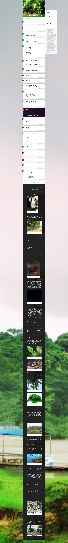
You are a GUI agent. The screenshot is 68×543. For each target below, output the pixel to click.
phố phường (48, 48)
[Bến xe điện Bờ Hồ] (34, 530)
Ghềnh (28, 448)
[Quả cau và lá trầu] (34, 398)
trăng (53, 45)
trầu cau (49, 33)
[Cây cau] (34, 384)
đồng (48, 31)
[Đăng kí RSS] (26, 541)
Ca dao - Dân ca (49, 14)
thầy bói (50, 42)
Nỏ (27, 484)
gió (47, 30)
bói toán (49, 39)
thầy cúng (51, 37)
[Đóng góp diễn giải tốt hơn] (40, 187)
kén (49, 47)
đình (48, 51)
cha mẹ (49, 45)
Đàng (27, 439)
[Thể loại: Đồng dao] (23, 46)
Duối (27, 216)
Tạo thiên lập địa (29, 237)
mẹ (54, 39)
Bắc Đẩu (28, 281)
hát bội (35, 309)
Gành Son (31, 451)
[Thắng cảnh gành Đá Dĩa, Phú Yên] (34, 458)
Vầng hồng (28, 186)
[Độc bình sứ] (32, 203)
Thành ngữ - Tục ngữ (50, 19)
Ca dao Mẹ (32, 15)
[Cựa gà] (33, 268)
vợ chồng (50, 44)
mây (50, 30)
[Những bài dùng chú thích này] (39, 187)
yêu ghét (52, 48)
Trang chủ (48, 10)
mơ (54, 50)
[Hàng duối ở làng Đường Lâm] (34, 226)
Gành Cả (37, 451)
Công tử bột (28, 307)
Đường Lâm (37, 232)
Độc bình (28, 193)
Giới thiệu (48, 27)
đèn (49, 40)
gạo (52, 39)
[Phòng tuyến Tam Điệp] (34, 428)
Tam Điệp (28, 409)
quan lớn (51, 50)
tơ (47, 40)
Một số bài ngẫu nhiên (50, 12)
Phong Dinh (48, 50)
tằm (48, 47)
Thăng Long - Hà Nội (51, 35)
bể (51, 47)
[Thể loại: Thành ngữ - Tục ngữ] (23, 76)
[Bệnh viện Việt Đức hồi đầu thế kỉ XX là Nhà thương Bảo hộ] (34, 506)
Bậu (27, 474)
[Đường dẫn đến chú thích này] (37, 187)
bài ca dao (29, 115)
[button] (42, 15)
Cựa (27, 256)
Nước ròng (28, 443)
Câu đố (48, 21)
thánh (48, 37)
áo (47, 42)
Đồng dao (48, 16)
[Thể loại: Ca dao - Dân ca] (23, 22)
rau (50, 31)
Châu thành (28, 468)
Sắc (27, 189)
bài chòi (30, 330)
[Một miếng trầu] (34, 364)
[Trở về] (41, 187)
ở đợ (52, 29)
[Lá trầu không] (34, 351)
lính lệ (53, 47)
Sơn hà (28, 240)
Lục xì (28, 494)
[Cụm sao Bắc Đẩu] (34, 296)
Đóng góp (48, 25)
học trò (52, 40)
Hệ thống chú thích (49, 23)
